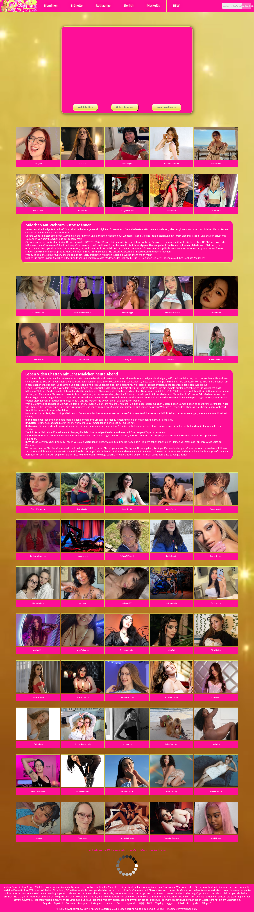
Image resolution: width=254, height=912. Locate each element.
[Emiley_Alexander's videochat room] (38, 552)
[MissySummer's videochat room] (171, 740)
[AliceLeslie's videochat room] (171, 355)
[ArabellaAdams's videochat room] (127, 834)
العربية (170, 903)
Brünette (77, 5)
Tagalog (159, 903)
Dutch (120, 903)
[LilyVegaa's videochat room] (38, 834)
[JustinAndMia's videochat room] (171, 599)
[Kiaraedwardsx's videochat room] (216, 505)
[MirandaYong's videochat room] (171, 787)
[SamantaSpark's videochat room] (127, 787)
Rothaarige (103, 5)
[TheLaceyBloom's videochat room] (127, 693)
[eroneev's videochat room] (82, 599)
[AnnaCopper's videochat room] (171, 505)
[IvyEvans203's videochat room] (127, 599)
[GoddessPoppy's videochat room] (127, 308)
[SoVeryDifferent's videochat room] (127, 552)
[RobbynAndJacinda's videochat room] (82, 740)
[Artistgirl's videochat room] (127, 355)
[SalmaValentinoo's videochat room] (82, 787)
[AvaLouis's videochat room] (82, 159)
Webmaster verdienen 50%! (182, 909)
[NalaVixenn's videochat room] (216, 159)
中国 (141, 903)
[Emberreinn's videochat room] (38, 206)
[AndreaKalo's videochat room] (38, 646)
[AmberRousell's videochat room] (216, 552)
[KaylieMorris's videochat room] (38, 355)
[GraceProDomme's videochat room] (171, 834)
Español (58, 903)
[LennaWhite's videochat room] (127, 740)
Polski (181, 903)
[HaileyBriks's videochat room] (171, 646)
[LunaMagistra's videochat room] (82, 552)
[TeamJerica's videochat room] (82, 834)
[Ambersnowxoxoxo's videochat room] (171, 308)
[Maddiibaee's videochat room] (216, 834)
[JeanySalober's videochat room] (82, 505)
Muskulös (153, 5)
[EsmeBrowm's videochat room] (216, 308)
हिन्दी (149, 903)
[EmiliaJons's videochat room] (38, 740)
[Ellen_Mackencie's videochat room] (38, 505)
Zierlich (128, 5)
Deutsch (70, 903)
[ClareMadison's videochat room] (38, 599)
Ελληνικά (206, 903)
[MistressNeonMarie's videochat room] (82, 308)
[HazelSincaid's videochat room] (127, 505)
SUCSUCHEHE (246, 6)
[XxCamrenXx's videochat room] (216, 206)
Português (96, 903)
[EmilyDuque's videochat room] (216, 599)
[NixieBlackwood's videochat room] (171, 693)
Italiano (109, 903)
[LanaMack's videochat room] (171, 206)
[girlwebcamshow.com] (18, 11)
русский (130, 903)
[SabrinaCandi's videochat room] (38, 693)
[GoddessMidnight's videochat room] (127, 646)
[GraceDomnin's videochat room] (82, 693)
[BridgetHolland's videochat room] (127, 206)
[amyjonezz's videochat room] (216, 693)
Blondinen (51, 5)
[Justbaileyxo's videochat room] (127, 159)
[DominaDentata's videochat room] (38, 787)
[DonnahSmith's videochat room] (216, 787)
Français (82, 903)
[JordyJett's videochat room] (38, 159)
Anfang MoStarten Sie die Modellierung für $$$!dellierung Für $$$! (128, 909)
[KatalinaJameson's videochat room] (171, 159)
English (47, 903)
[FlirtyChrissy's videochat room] (216, 646)
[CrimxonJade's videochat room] (38, 308)
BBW (176, 5)
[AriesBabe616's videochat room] (82, 646)
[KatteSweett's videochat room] (171, 552)
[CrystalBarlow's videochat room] (82, 355)
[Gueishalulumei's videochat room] (216, 355)
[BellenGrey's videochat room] (82, 206)
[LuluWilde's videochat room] (216, 740)
